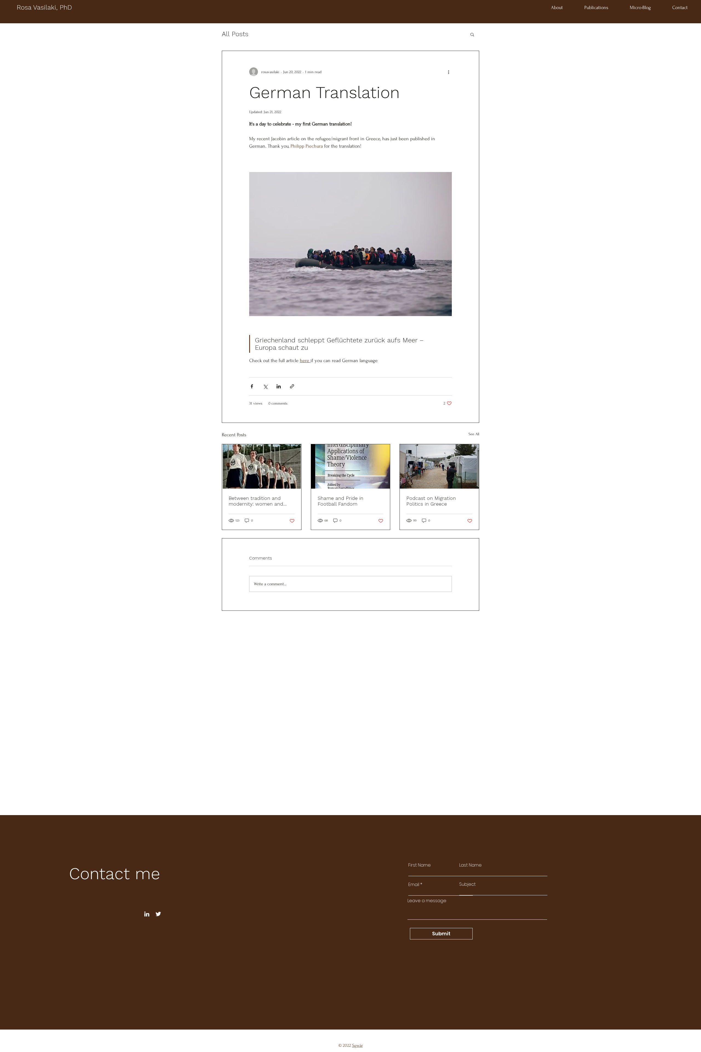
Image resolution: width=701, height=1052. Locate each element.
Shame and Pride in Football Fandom (340, 501)
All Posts (235, 34)
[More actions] (448, 71)
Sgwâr (357, 1045)
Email (413, 884)
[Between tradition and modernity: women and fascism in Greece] (261, 466)
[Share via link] (292, 386)
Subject (467, 884)
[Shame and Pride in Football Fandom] (350, 466)
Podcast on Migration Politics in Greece (431, 501)
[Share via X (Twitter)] (265, 386)
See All (474, 434)
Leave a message (426, 901)
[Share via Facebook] (251, 386)
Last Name (470, 865)
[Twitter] (158, 914)
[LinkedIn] (146, 914)
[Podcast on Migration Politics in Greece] (439, 466)
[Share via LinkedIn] (278, 386)
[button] (472, 34)
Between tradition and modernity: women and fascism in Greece (256, 501)
